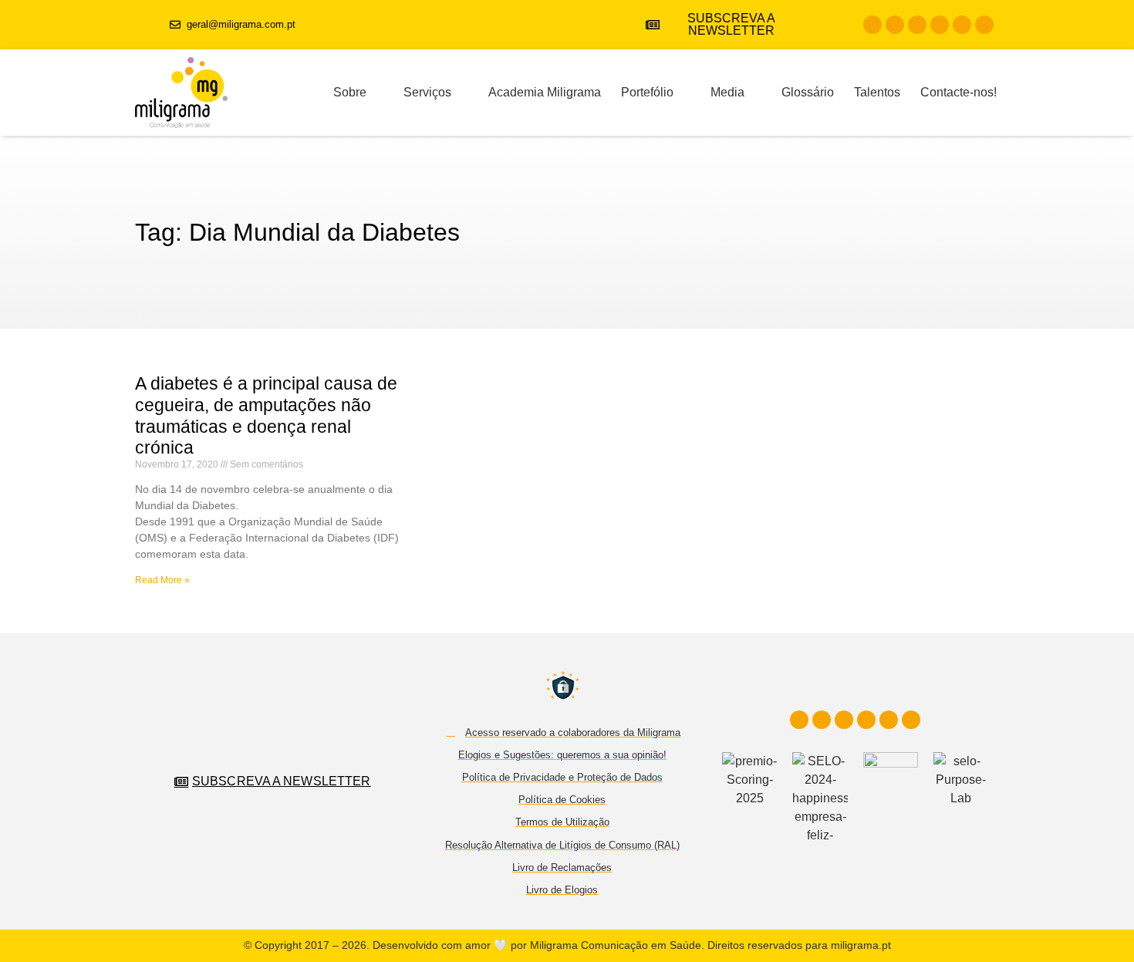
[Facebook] (872, 24)
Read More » (162, 580)
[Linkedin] (917, 24)
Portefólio (647, 92)
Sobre (349, 92)
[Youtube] (939, 24)
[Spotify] (984, 24)
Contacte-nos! (958, 92)
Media (727, 92)
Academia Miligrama (544, 92)
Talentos (877, 92)
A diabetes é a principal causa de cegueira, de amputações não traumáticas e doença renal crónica (266, 415)
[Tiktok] (962, 24)
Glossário (807, 92)
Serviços (427, 92)
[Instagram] (895, 24)
